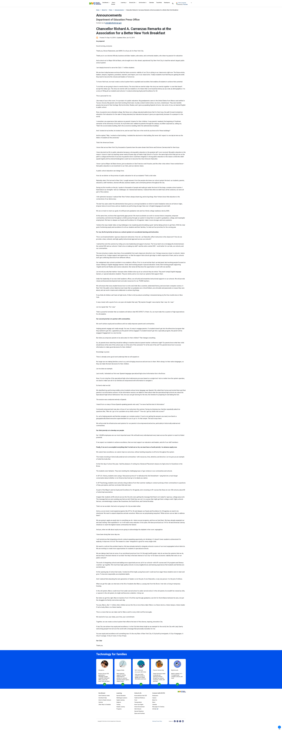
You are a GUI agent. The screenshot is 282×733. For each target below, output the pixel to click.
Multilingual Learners (121, 698)
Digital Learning (120, 700)
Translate (185, 4)
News (110, 10)
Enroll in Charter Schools (105, 700)
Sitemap (154, 721)
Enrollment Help (103, 698)
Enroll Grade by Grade (104, 695)
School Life (132, 2)
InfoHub (160, 709)
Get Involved (142, 2)
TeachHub (159, 2)
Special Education (121, 695)
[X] (180, 721)
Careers (154, 698)
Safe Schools (137, 709)
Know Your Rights (138, 704)
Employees (167, 2)
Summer (101, 702)
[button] (279, 727)
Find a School (113, 3)
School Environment (139, 706)
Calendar (151, 2)
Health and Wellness (139, 698)
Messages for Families (158, 706)
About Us (104, 10)
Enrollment (105, 2)
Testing (118, 704)
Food (135, 700)
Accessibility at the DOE (140, 695)
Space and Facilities (139, 713)
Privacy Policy (159, 721)
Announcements (119, 10)
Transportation (138, 702)
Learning (123, 2)
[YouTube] (183, 721)
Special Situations (139, 711)
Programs (119, 709)
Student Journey (120, 706)
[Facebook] (175, 721)
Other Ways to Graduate (105, 704)
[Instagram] (178, 721)
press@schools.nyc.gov (113, 23)
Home (98, 10)
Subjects (118, 702)
